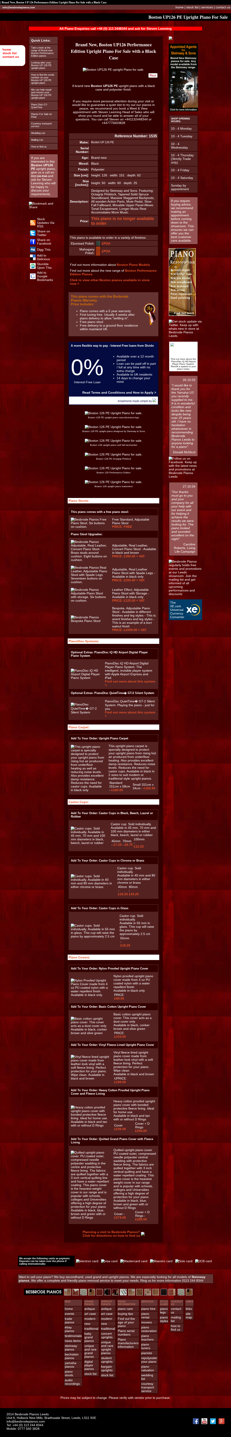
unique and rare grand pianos (90, 1351)
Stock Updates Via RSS (45, 222)
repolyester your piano (149, 1359)
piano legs (164, 1310)
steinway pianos (71, 1347)
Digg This (44, 249)
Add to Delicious (43, 257)
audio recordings (72, 1382)
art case (90, 1313)
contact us (10, 56)
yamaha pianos (70, 1364)
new (87, 1323)
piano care (125, 1309)
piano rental (145, 1315)
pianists (146, 1353)
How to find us (39, 146)
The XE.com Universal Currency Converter (177, 610)
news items (73, 1341)
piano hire (148, 1309)
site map (189, 1315)
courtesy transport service (147, 1387)
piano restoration (149, 1329)
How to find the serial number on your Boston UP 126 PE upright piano (42, 78)
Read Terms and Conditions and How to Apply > (119, 392)
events (69, 1313)
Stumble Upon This (44, 265)
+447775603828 (113, 123)
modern (89, 1318)
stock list (9, 53)
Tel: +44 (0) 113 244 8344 (25, 1425)
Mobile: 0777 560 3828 (23, 1428)
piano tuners (145, 1346)
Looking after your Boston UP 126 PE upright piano (41, 65)
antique (89, 1309)
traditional (91, 1328)
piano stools (69, 1373)
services (207, 7)
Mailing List (37, 139)
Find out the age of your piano (126, 1322)
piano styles (164, 1319)
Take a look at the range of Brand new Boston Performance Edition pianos (42, 51)
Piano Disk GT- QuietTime (39, 106)
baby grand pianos (89, 1337)
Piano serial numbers (126, 1332)
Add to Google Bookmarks (45, 276)
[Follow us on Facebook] (33, 243)
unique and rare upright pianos (107, 1347)
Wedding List (38, 133)
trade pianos (69, 1320)
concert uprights (107, 1335)
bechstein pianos (72, 1356)
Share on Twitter (43, 233)
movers (146, 1322)
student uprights (107, 1359)
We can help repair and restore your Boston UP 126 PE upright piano (41, 93)
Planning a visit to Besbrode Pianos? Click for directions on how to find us (111, 1233)
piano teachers (147, 1337)
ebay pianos (69, 1329)
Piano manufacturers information (128, 1343)
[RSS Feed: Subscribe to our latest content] (33, 224)
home (6, 49)
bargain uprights (107, 1368)
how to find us (175, 1327)
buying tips (125, 1313)
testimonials (73, 1336)
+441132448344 (136, 119)
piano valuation (147, 1368)
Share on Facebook (44, 241)
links (189, 1309)
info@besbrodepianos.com (18, 7)
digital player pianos (89, 1365)
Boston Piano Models (133, 264)
